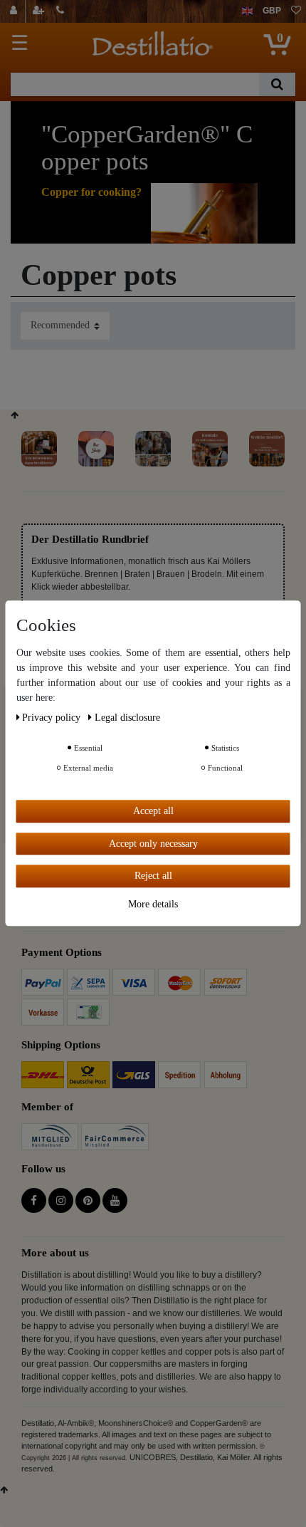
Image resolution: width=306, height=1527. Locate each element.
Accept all (153, 811)
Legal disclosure (127, 717)
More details (153, 904)
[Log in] (15, 11)
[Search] (277, 84)
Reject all (153, 875)
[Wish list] (296, 11)
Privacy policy (52, 717)
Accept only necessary (153, 843)
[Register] (40, 11)
